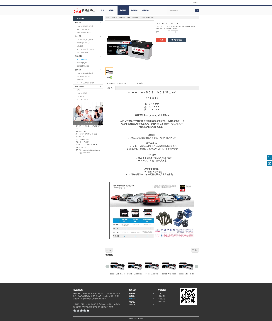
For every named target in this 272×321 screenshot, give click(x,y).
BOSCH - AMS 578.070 (186, 274)
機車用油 (78, 23)
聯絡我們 (134, 10)
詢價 (161, 40)
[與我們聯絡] (88, 113)
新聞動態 (145, 10)
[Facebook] (74, 310)
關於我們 (112, 10)
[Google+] (78, 310)
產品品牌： (140, 83)
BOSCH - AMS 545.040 (152, 274)
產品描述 (110, 88)
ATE (78, 90)
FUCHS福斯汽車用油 (84, 43)
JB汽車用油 (80, 46)
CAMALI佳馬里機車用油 (85, 26)
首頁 (102, 10)
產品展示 (123, 10)
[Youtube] (88, 310)
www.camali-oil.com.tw (90, 145)
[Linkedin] (81, 310)
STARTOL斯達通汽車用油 (85, 49)
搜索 (197, 10)
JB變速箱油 (80, 79)
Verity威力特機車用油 (84, 32)
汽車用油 (78, 36)
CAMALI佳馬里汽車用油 (85, 40)
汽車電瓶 (78, 56)
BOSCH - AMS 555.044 (117, 274)
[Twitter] (84, 310)
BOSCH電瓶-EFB (82, 63)
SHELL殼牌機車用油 (84, 29)
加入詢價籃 (178, 40)
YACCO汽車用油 (82, 52)
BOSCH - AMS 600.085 (169, 274)
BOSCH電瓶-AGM (83, 66)
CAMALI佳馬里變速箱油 (85, 73)
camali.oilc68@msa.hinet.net (91, 150)
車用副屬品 (79, 86)
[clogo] (84, 10)
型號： (109, 83)
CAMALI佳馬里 (82, 93)
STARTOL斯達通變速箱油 (85, 83)
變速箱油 (78, 70)
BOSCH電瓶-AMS (82, 60)
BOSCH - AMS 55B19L (134, 274)
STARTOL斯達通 (82, 99)
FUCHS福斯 (81, 96)
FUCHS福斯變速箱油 (84, 76)
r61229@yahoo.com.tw (83, 153)
